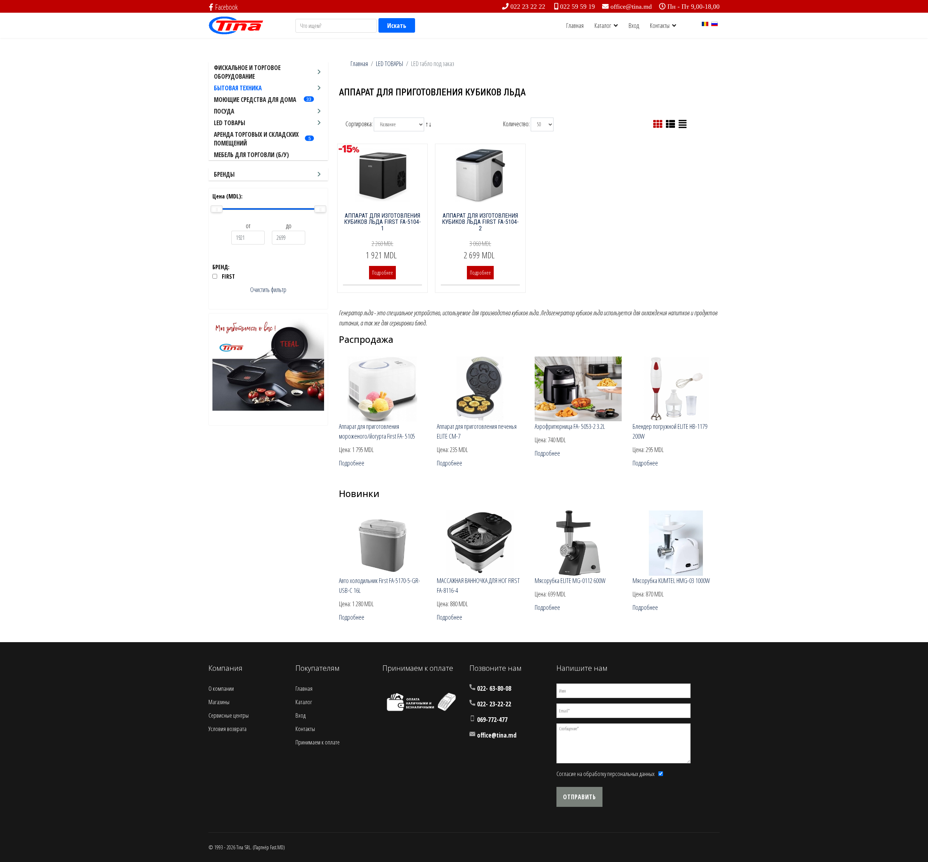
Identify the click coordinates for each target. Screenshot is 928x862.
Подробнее (382, 272)
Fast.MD (276, 847)
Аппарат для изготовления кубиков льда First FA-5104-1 (382, 222)
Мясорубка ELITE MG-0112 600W (570, 580)
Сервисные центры (228, 715)
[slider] (217, 209)
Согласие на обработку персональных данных (605, 773)
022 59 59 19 (577, 6)
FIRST (228, 276)
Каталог (602, 25)
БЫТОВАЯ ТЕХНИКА (238, 88)
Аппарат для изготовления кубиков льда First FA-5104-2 (480, 222)
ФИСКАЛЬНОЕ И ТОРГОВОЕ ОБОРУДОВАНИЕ (247, 72)
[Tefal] (268, 364)
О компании (221, 688)
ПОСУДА (224, 111)
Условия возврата (227, 729)
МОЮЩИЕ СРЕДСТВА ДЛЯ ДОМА (255, 99)
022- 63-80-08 (494, 688)
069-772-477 (492, 719)
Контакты (660, 25)
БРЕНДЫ (224, 174)
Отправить (579, 797)
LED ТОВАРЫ (229, 123)
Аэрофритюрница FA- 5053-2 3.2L (570, 426)
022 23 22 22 (527, 6)
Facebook (226, 7)
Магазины (218, 702)
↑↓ (429, 123)
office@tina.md (631, 6)
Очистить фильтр (268, 289)
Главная (575, 25)
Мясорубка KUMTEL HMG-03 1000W (671, 580)
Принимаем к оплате (317, 742)
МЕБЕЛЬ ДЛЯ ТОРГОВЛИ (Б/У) (251, 155)
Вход (634, 25)
